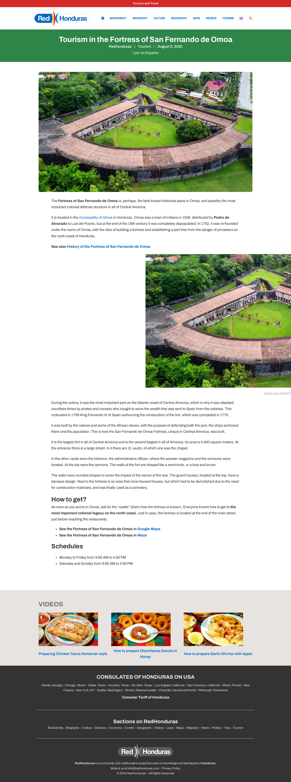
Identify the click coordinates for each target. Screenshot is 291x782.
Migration (193, 727)
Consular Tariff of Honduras (145, 697)
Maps (196, 18)
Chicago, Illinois (75, 685)
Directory (100, 727)
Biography (140, 18)
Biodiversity (118, 18)
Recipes (211, 18)
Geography (179, 18)
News (205, 727)
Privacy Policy (171, 768)
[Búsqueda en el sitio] (251, 18)
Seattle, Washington (110, 690)
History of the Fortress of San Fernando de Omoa (108, 247)
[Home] (62, 18)
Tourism (228, 18)
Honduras (208, 763)
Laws (170, 727)
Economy (115, 727)
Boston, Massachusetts (140, 690)
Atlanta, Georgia (51, 685)
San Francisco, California (203, 685)
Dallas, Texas (97, 685)
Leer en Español (145, 53)
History (159, 727)
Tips (227, 727)
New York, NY (85, 690)
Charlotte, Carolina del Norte (177, 690)
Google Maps (148, 529)
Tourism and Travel (145, 3)
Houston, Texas (118, 685)
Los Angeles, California (169, 685)
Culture (159, 18)
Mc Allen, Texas (142, 685)
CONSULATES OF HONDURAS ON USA (146, 677)
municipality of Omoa (95, 217)
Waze (142, 535)
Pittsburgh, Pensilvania (213, 690)
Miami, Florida (232, 685)
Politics (216, 727)
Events (129, 727)
